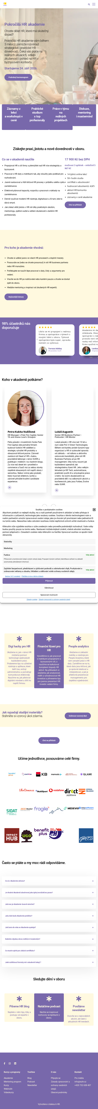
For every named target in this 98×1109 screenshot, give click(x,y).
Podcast (31, 1081)
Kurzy (6, 1085)
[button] (94, 509)
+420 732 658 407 (83, 1085)
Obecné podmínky (59, 1092)
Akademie (8, 1078)
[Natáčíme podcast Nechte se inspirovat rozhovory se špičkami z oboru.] (49, 1020)
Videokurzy (9, 1092)
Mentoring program (12, 1081)
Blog (29, 1078)
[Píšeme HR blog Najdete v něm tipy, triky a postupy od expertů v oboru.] (19, 1020)
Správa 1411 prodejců (12, 576)
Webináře (8, 1089)
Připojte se (55, 1078)
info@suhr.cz (80, 1081)
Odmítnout (49, 588)
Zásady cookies (32, 599)
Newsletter (32, 1085)
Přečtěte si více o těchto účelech (32, 576)
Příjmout (49, 581)
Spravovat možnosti (49, 595)
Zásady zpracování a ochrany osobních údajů (54, 599)
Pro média (79, 1078)
